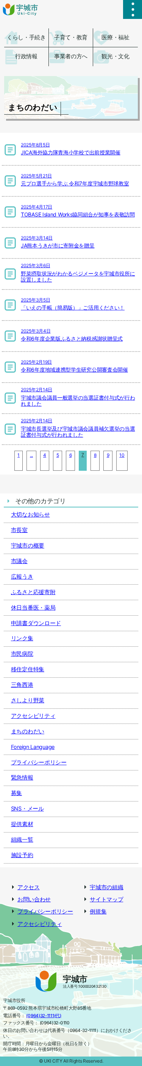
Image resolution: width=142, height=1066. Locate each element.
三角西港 (22, 685)
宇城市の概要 (27, 545)
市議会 (19, 561)
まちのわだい (27, 731)
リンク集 (22, 638)
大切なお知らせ (30, 514)
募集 (16, 793)
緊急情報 (22, 777)
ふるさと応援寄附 (33, 592)
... (31, 455)
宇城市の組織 (106, 887)
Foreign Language (33, 747)
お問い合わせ (34, 899)
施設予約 (22, 855)
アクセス (28, 887)
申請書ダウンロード (36, 623)
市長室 (19, 530)
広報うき (22, 576)
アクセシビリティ (33, 716)
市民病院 (22, 653)
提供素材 (22, 824)
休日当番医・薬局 (33, 607)
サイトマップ (106, 899)
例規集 (98, 911)
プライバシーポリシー (39, 762)
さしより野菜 (27, 700)
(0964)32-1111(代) (43, 1015)
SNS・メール (27, 808)
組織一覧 (22, 839)
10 (121, 455)
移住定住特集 (27, 669)
